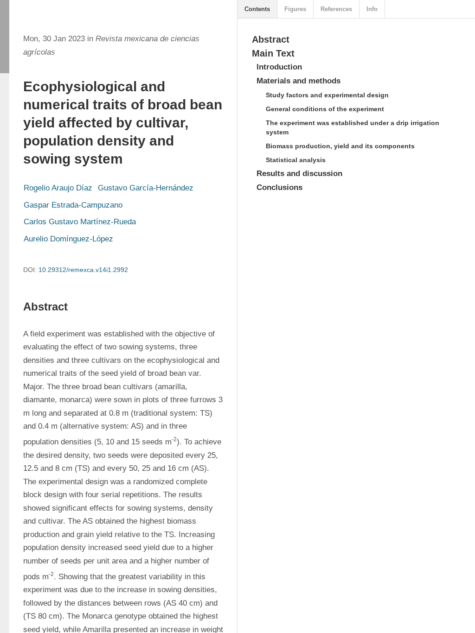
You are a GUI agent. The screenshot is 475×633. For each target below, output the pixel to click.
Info (372, 9)
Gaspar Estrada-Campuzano (73, 205)
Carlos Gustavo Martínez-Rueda (80, 221)
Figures (295, 9)
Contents (257, 9)
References (336, 9)
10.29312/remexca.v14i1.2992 (83, 269)
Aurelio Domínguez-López (68, 238)
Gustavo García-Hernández (145, 188)
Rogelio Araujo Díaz (58, 188)
